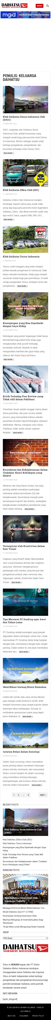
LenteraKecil (25, 1011)
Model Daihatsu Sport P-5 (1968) (18, 912)
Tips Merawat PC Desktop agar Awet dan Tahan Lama (24, 621)
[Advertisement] (25, 43)
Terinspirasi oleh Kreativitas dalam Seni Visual (24, 548)
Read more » (9, 153)
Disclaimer (24, 1016)
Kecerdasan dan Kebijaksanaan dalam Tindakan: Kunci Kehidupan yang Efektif (25, 472)
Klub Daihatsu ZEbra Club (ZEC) (21, 189)
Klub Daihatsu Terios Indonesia (21, 256)
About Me (11, 1016)
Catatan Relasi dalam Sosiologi (21, 751)
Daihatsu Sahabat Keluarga (24, 1008)
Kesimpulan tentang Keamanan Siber (20, 916)
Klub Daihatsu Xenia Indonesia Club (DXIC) (24, 118)
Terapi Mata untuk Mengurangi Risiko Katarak (23, 926)
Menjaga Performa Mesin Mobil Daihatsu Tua (23, 908)
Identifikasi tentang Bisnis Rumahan (24, 686)
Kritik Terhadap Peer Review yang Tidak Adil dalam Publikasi (23, 398)
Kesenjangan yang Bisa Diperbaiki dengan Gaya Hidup (23, 325)
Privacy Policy (38, 1016)
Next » (43, 795)
